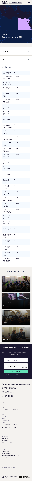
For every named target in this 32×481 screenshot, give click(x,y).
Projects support (5, 457)
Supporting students (6, 460)
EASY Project (4, 459)
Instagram (12, 396)
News (3, 414)
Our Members (11, 45)
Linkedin (9, 396)
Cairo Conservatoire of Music (22, 45)
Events (5, 322)
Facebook (3, 396)
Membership (5, 436)
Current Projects (5, 431)
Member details (6, 51)
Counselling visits (5, 451)
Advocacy (6, 289)
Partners (3, 405)
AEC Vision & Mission (6, 404)
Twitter (6, 396)
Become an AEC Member (7, 444)
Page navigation (6, 59)
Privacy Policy (4, 468)
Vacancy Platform (6, 453)
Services (6, 339)
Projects (5, 306)
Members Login (5, 440)
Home (4, 45)
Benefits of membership (7, 442)
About (3, 400)
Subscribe (15, 371)
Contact (3, 407)
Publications (5, 420)
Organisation (4, 402)
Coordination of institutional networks (10, 455)
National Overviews (6, 445)
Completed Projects (6, 432)
